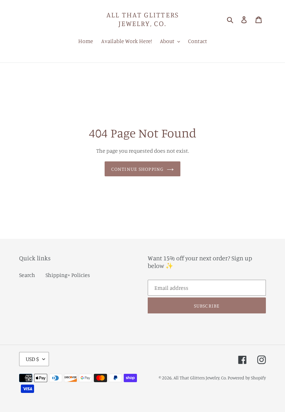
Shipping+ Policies (68, 274)
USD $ (32, 358)
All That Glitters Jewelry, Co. (142, 19)
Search (27, 274)
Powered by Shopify (247, 377)
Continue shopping (137, 169)
